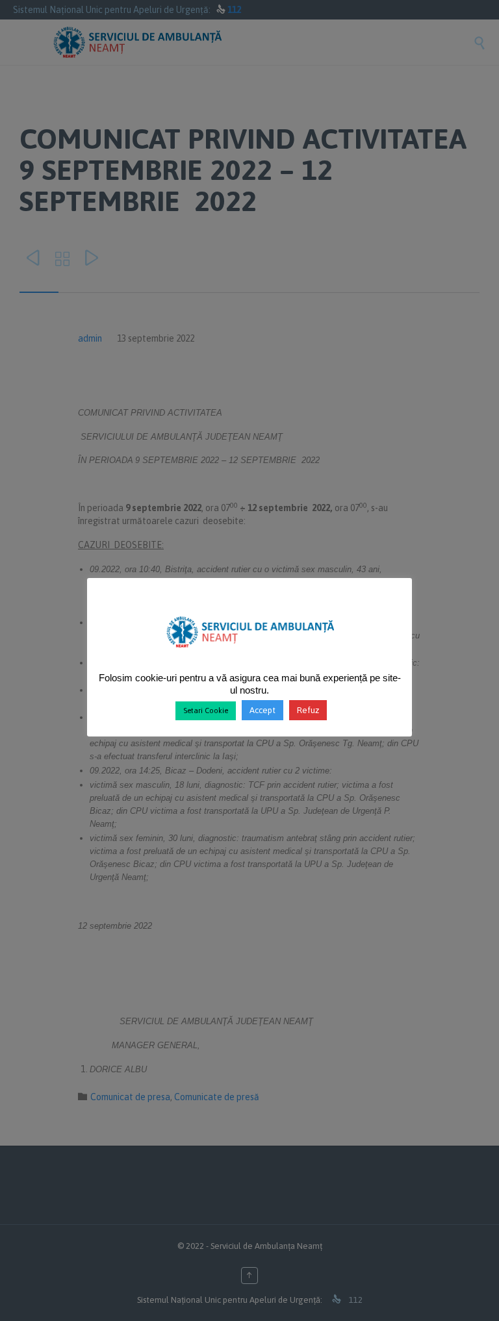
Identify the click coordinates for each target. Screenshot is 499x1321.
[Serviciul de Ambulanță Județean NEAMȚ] (250, 653)
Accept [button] (262, 710)
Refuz (308, 710)
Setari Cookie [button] (205, 710)
